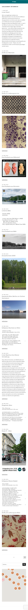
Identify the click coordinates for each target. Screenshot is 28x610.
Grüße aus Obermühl (8, 52)
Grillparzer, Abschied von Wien (11, 328)
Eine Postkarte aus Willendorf (11, 157)
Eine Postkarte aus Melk (9, 231)
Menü (14, 1)
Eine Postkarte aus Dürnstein (10, 186)
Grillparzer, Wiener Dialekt (9, 481)
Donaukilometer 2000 (8, 255)
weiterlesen (4, 150)
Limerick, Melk (6, 211)
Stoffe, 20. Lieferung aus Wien (11, 512)
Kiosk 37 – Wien (7, 431)
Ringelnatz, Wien (7, 405)
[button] (3, 580)
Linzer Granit (6, 12)
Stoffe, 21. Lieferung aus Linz (10, 93)
